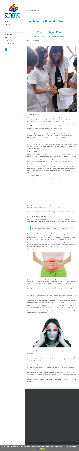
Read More (37, 448)
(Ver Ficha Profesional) (33, 40)
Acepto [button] (42, 448)
